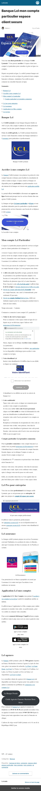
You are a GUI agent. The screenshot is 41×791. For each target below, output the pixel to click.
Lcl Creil (9, 669)
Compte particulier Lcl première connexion (18, 99)
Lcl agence (6, 112)
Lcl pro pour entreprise (10, 103)
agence (8, 212)
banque (6, 175)
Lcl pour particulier (20, 203)
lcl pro (31, 203)
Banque (12, 759)
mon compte (27, 765)
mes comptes (18, 765)
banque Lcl (30, 679)
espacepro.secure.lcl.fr (13, 525)
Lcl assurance (7, 106)
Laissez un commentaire (20, 773)
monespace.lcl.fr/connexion (11, 325)
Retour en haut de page (32, 782)
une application (34, 348)
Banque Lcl (7, 90)
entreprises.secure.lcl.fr (11, 522)
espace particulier (7, 765)
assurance (5, 138)
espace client (32, 763)
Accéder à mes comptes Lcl (11, 93)
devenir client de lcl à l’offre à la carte (27, 287)
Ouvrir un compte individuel (17, 289)
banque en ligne (14, 763)
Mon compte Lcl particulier (11, 96)
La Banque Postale (11, 693)
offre (23, 284)
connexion (24, 763)
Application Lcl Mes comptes (12, 109)
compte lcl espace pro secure (24, 496)
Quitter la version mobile (20, 788)
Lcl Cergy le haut (15, 675)
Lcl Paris (28, 666)
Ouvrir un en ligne (16, 298)
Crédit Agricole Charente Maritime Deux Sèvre (20, 701)
